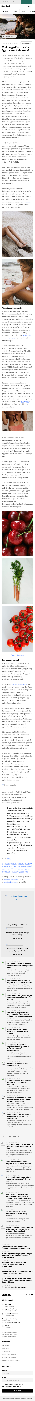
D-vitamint (26, 202)
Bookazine (6, 2)
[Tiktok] (29, 1295)
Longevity (5, 11)
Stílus (15, 11)
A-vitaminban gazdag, (20, 684)
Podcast (15, 2)
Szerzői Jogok (6, 1351)
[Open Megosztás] (30, 43)
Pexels (9, 858)
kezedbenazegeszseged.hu (11, 879)
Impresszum (5, 1348)
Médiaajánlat (5, 1345)
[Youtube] (32, 1295)
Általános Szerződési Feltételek (11, 1360)
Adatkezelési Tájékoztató (9, 1357)
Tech (23, 11)
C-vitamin (25, 402)
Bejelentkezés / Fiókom (9, 1354)
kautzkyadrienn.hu (10, 882)
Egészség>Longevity (9, 36)
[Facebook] (23, 1295)
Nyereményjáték (26, 2)
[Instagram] (26, 1295)
